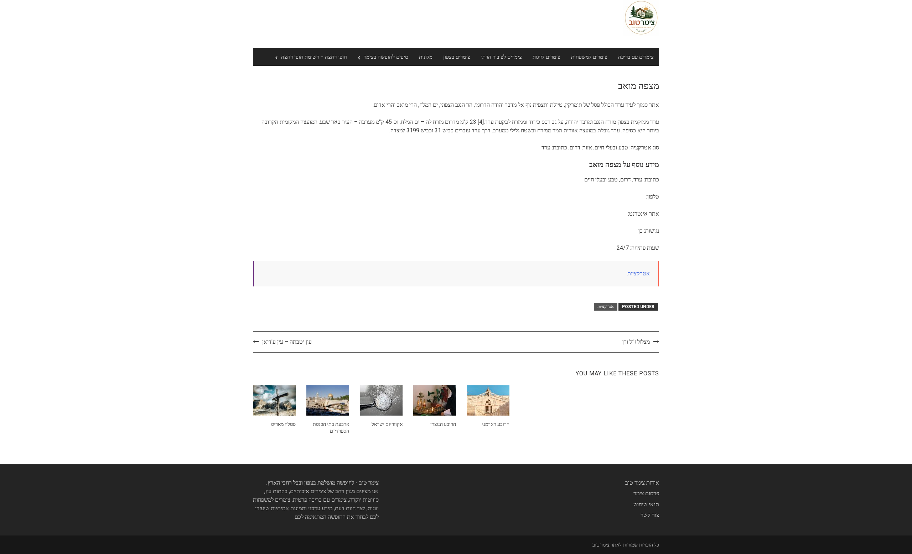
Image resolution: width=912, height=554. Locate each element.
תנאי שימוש (646, 504)
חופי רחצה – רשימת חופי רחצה (314, 57)
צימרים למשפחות (589, 57)
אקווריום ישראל (387, 424)
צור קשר (650, 515)
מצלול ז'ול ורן (636, 341)
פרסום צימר (646, 493)
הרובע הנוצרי (443, 424)
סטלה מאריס (283, 424)
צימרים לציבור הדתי (501, 57)
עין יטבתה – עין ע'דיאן (287, 341)
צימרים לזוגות (546, 57)
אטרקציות (638, 273)
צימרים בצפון (456, 57)
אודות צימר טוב (642, 482)
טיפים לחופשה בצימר (386, 57)
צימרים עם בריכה (636, 57)
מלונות (425, 57)
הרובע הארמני (495, 424)
